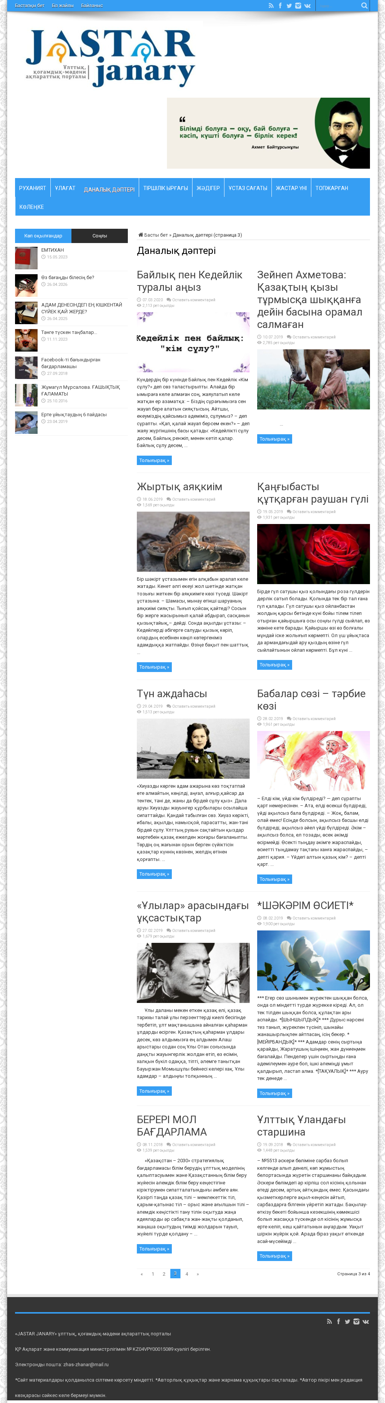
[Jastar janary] (109, 85)
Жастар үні (291, 187)
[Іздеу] (364, 5)
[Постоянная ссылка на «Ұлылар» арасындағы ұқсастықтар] (193, 1001)
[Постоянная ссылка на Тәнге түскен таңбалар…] (26, 350)
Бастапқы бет (29, 5)
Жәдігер (208, 187)
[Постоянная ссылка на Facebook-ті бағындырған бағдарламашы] (26, 377)
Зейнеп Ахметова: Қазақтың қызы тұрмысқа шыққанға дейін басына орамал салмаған (309, 300)
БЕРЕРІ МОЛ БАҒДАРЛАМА (172, 1125)
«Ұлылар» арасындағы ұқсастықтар (193, 911)
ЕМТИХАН (52, 250)
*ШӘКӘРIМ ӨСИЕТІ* (305, 905)
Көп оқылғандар (43, 236)
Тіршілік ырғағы (165, 187)
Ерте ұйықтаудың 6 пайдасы (74, 414)
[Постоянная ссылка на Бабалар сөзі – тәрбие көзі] (313, 789)
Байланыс (92, 5)
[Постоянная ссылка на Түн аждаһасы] (193, 777)
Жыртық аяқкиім (180, 486)
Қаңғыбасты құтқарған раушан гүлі (312, 492)
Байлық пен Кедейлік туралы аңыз (190, 281)
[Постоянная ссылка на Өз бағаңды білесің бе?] (26, 295)
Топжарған (331, 187)
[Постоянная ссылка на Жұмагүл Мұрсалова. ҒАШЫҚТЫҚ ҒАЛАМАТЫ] (26, 405)
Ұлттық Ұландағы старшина (301, 1125)
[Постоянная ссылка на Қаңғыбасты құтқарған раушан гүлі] (313, 582)
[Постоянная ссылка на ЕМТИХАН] (26, 267)
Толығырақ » (154, 460)
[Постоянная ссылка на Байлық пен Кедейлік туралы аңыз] (193, 370)
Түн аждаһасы (172, 693)
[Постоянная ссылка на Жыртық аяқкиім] (193, 570)
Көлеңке (32, 205)
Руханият (32, 187)
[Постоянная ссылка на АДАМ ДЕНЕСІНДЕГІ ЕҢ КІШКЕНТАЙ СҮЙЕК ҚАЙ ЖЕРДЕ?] (26, 322)
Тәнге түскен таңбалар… (69, 332)
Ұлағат (65, 187)
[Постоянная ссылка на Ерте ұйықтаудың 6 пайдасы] (26, 432)
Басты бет (156, 235)
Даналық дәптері (109, 190)
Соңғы (99, 236)
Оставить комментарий (193, 300)
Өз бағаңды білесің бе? (67, 277)
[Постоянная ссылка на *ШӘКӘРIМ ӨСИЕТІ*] (313, 989)
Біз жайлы (63, 5)
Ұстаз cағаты (248, 187)
